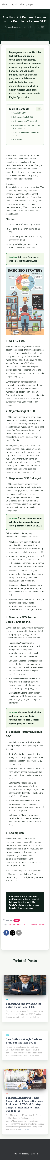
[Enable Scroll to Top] (45, 1155)
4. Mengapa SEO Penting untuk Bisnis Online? (26, 126)
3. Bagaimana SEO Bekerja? (25, 121)
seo (10, 924)
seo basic (17, 924)
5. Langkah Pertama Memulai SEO (26, 134)
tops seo (41, 924)
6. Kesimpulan (19, 140)
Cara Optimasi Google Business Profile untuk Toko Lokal (24, 1041)
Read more (24, 1130)
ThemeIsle (33, 1154)
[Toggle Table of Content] (38, 109)
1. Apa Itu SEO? (20, 113)
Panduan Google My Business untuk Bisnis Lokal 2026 (23, 1005)
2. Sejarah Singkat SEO (23, 117)
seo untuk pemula (29, 924)
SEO (16, 920)
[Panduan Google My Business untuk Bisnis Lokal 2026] (25, 983)
